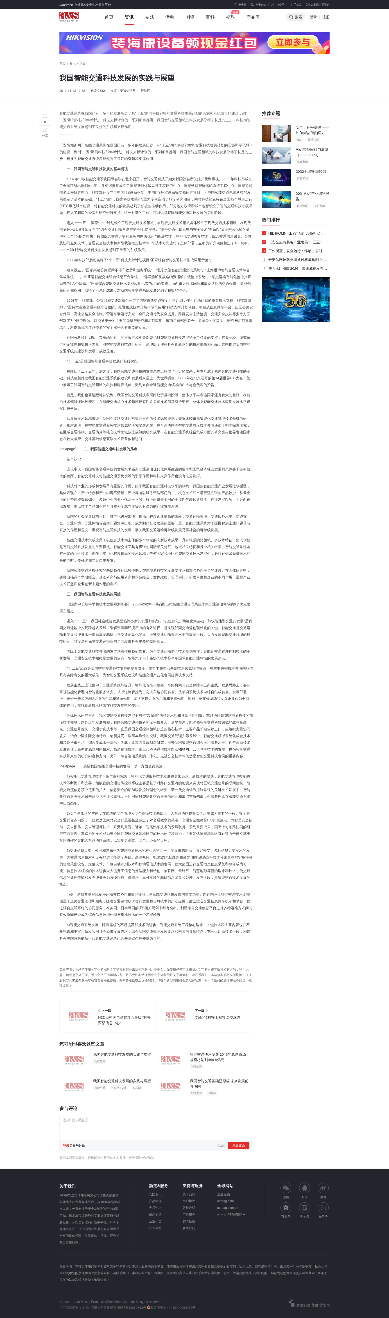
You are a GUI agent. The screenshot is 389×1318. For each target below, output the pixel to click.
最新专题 (155, 1214)
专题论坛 (155, 1207)
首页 (108, 16)
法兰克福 (223, 1194)
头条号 (304, 1216)
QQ (304, 1196)
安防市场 (319, 205)
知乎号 (323, 1216)
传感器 (212, 1093)
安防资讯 (155, 1194)
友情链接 (189, 1221)
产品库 (253, 16)
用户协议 (189, 1201)
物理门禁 (313, 139)
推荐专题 (271, 113)
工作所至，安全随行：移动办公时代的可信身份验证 (294, 251)
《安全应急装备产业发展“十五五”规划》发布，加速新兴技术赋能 (294, 242)
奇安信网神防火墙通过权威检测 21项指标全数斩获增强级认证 (295, 260)
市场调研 (302, 205)
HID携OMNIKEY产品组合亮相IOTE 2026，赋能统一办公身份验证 (294, 234)
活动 (169, 16)
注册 (326, 16)
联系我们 (189, 1228)
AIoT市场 (302, 161)
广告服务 (189, 1214)
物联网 (183, 749)
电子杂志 (261, 4)
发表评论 (238, 1145)
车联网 (137, 1087)
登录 (313, 16)
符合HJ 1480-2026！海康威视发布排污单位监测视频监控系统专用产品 (295, 269)
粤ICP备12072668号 (131, 1307)
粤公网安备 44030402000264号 (172, 1307)
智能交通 (99, 1061)
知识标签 (155, 1228)
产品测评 (155, 1201)
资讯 (129, 16)
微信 (285, 1191)
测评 (189, 16)
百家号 (286, 1216)
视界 (230, 16)
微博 (323, 1196)
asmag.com (225, 1201)
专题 (149, 16)
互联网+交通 (119, 1087)
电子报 (242, 4)
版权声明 (189, 1207)
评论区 (145, 90)
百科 (210, 16)
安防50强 (302, 178)
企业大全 (155, 1221)
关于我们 (189, 1194)
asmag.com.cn (227, 1207)
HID (299, 139)
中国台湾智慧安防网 (231, 1214)
